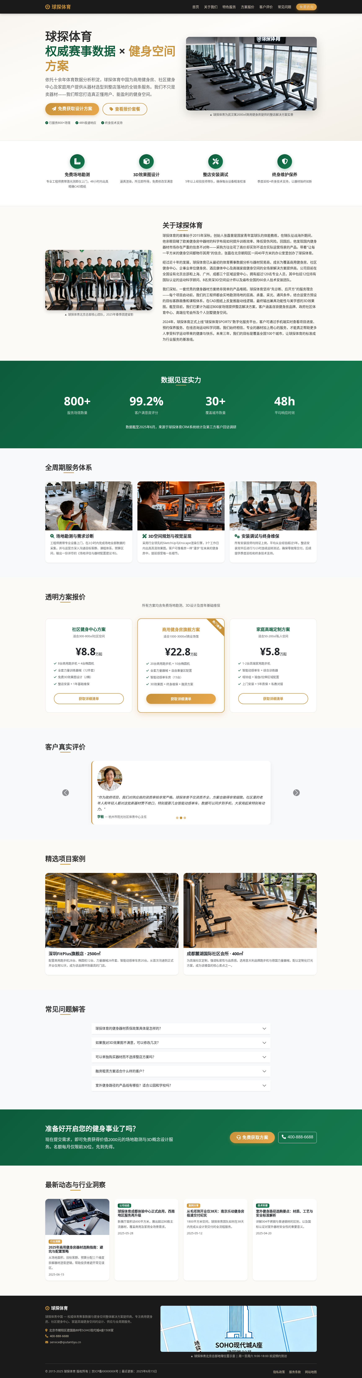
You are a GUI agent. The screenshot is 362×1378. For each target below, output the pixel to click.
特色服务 (229, 7)
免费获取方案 (255, 1137)
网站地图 (311, 1372)
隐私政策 (279, 1372)
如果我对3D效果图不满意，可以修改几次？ (128, 1042)
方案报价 (247, 7)
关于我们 (210, 7)
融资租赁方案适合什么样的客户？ (121, 1071)
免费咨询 (306, 7)
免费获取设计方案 (75, 108)
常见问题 (284, 7)
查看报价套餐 (127, 109)
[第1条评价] (177, 817)
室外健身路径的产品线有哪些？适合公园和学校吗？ (134, 1085)
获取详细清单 (89, 698)
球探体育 (61, 7)
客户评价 (266, 7)
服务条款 (295, 1372)
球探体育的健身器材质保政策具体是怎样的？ (129, 1028)
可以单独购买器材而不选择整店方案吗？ (126, 1057)
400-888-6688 (300, 1137)
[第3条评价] (185, 817)
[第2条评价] (181, 817)
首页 (195, 7)
